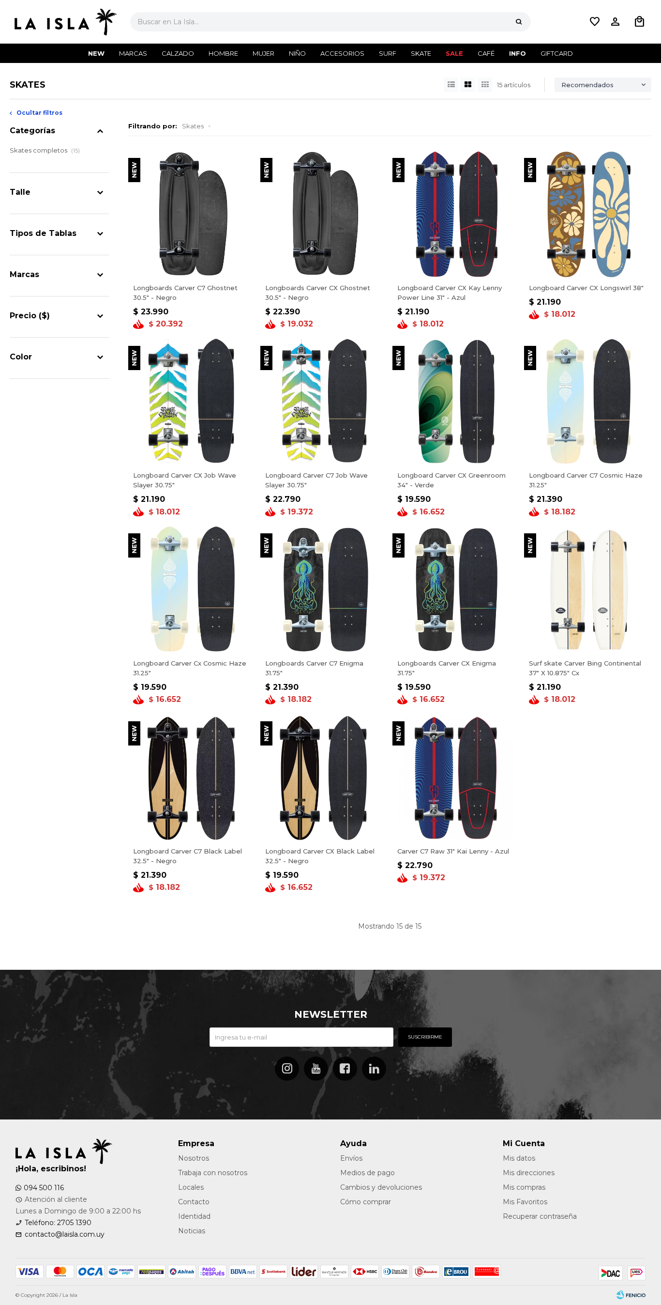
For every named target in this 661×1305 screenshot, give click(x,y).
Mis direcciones (529, 1172)
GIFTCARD (557, 53)
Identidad (194, 1216)
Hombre (223, 53)
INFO (517, 53)
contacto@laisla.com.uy (65, 1234)
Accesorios (342, 53)
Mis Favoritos (525, 1201)
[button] (519, 21)
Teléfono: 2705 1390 (58, 1222)
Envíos (351, 1158)
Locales (191, 1187)
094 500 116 (44, 1187)
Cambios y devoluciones (381, 1187)
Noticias (191, 1231)
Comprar (192, 267)
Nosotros (193, 1158)
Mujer (263, 53)
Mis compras (524, 1187)
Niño (297, 53)
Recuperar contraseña (540, 1216)
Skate (421, 53)
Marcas (133, 53)
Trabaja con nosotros (212, 1172)
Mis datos (519, 1158)
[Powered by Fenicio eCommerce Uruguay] (631, 1295)
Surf (387, 53)
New (96, 53)
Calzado (178, 53)
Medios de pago (367, 1172)
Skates (193, 126)
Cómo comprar (365, 1201)
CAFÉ (486, 53)
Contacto (194, 1201)
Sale (454, 53)
